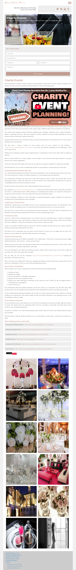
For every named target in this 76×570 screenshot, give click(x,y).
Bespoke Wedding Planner (13, 555)
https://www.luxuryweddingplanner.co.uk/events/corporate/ (39, 344)
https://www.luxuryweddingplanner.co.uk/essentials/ (47, 255)
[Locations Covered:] (5, 2)
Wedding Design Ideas (12, 558)
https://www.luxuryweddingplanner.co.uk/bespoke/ (39, 324)
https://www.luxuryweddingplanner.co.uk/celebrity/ (36, 329)
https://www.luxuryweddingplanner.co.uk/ (25, 189)
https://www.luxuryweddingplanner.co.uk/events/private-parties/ (33, 349)
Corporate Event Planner (14, 564)
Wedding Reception (11, 560)
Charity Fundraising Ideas (14, 566)
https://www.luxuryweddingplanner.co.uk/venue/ (19, 147)
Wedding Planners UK (12, 553)
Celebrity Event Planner (13, 557)
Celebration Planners (13, 568)
